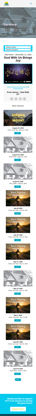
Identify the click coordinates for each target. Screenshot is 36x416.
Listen (17, 133)
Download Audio (18, 88)
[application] (18, 82)
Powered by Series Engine (18, 384)
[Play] (6, 82)
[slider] (28, 81)
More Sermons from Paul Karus (16, 87)
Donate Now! (18, 409)
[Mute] (24, 82)
